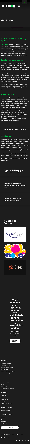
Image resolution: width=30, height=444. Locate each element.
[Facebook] (16, 440)
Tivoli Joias (5, 44)
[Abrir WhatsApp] (26, 440)
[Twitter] (19, 440)
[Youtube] (22, 440)
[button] (15, 1)
